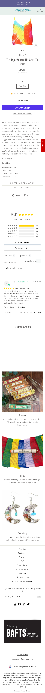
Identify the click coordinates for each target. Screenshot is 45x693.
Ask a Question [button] (24, 248)
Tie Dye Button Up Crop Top (14, 307)
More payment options (22, 114)
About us (22, 549)
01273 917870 (22, 654)
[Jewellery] (22, 510)
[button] (35, 312)
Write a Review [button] (24, 242)
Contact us (22, 553)
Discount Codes (22, 577)
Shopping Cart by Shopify (22, 691)
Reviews (22, 573)
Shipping (22, 557)
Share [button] (9, 312)
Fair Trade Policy (22, 569)
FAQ (22, 561)
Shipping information (22, 183)
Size (22, 81)
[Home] (22, 452)
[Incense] (22, 391)
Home (21, 55)
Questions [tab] (23, 256)
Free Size (22, 86)
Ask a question (22, 188)
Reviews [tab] (8, 256)
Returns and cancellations (22, 581)
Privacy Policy (22, 565)
